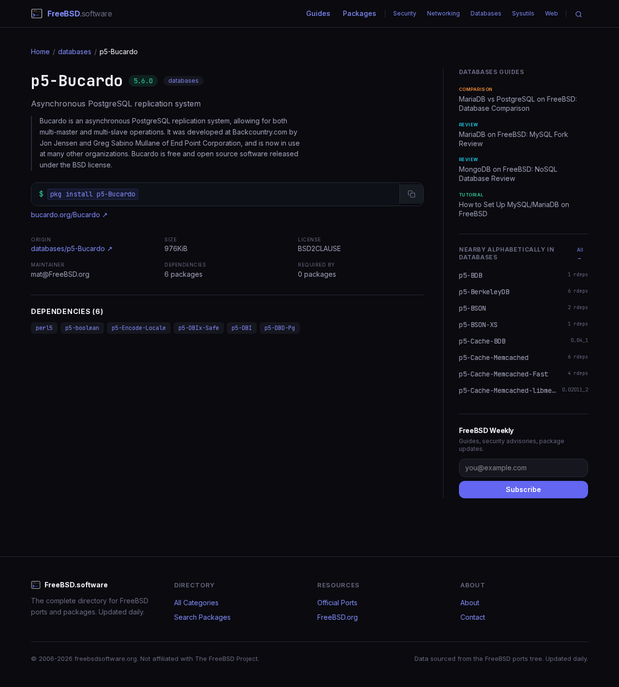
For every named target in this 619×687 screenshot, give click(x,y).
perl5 (44, 328)
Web (551, 13)
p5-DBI (242, 328)
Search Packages (202, 617)
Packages (359, 13)
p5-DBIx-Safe (198, 328)
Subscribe (523, 489)
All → (580, 253)
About (469, 602)
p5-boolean (82, 328)
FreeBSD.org (337, 617)
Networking (443, 13)
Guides (318, 13)
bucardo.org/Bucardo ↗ (69, 214)
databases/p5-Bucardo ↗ (72, 248)
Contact (472, 617)
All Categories (196, 602)
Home (40, 51)
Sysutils (523, 13)
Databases (486, 13)
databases (74, 51)
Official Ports (337, 602)
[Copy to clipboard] (411, 194)
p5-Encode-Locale (139, 328)
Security (404, 13)
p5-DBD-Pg (280, 328)
